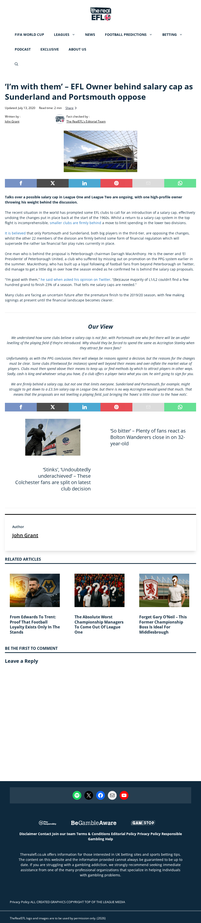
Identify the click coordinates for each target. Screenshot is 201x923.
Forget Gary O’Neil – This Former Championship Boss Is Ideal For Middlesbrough (163, 624)
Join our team (63, 833)
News (90, 34)
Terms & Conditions (93, 833)
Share (69, 108)
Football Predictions (126, 34)
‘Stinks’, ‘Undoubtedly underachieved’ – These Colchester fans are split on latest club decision (53, 479)
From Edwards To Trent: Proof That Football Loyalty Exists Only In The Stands (35, 624)
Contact (44, 833)
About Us (77, 49)
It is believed (15, 233)
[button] (16, 64)
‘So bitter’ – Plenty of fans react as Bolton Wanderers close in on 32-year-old (148, 437)
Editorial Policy (123, 833)
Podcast (23, 49)
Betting (169, 34)
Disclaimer (28, 833)
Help (109, 839)
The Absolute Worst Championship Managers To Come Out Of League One (99, 624)
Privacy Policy (149, 833)
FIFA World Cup (29, 34)
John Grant (25, 535)
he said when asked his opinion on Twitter (75, 279)
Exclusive (49, 49)
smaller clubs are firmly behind (75, 222)
